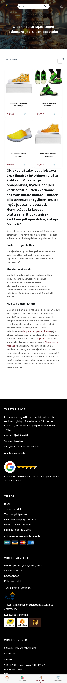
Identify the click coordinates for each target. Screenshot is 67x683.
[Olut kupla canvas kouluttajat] (48, 133)
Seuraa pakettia (13, 570)
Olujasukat (41, 338)
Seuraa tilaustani (13, 441)
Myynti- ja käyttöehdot (17, 524)
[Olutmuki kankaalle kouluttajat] (19, 83)
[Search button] (44, 6)
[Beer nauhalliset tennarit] (19, 133)
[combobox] (30, 6)
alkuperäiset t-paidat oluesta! (36, 331)
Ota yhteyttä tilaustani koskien (22, 446)
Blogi (7, 503)
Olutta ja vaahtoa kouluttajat (48, 104)
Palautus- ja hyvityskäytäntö (20, 519)
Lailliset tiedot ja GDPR (17, 529)
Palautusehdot (12, 581)
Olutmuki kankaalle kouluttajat (18, 104)
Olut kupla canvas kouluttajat (48, 154)
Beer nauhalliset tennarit (18, 154)
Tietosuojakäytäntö (15, 514)
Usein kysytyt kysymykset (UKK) (23, 565)
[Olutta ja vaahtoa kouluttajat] (48, 83)
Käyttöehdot (11, 575)
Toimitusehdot (12, 509)
